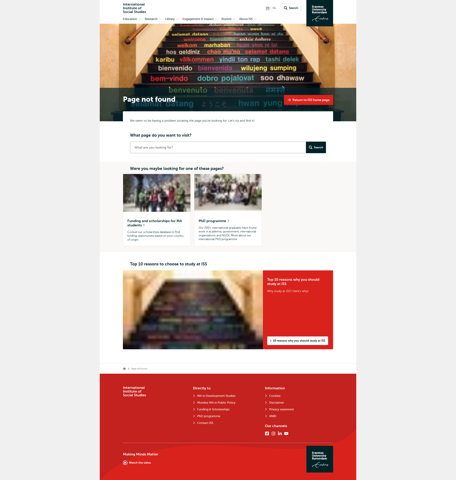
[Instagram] (273, 433)
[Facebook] (267, 433)
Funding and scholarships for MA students (154, 223)
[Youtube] (286, 433)
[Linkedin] (280, 433)
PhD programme (213, 221)
